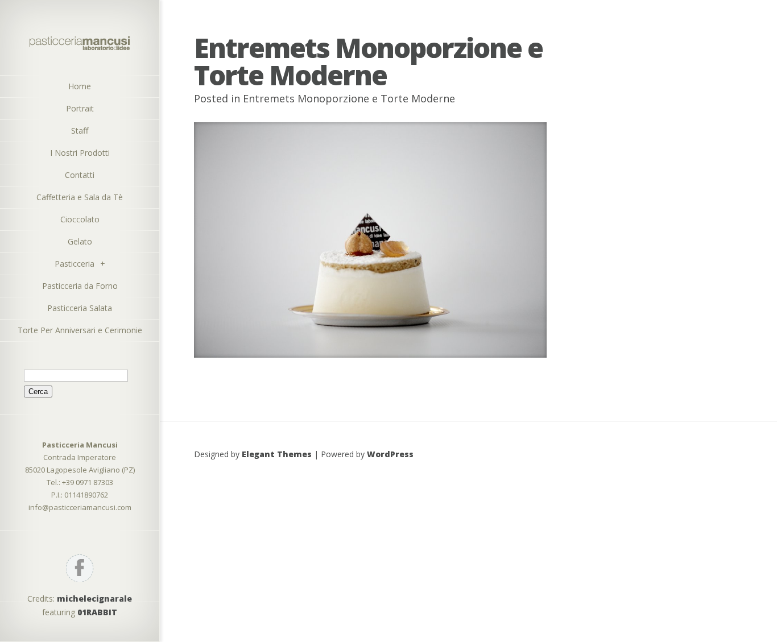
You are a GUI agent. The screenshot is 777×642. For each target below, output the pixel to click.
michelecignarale (94, 598)
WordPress (390, 454)
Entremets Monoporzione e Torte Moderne (349, 98)
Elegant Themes (277, 454)
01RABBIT (97, 612)
